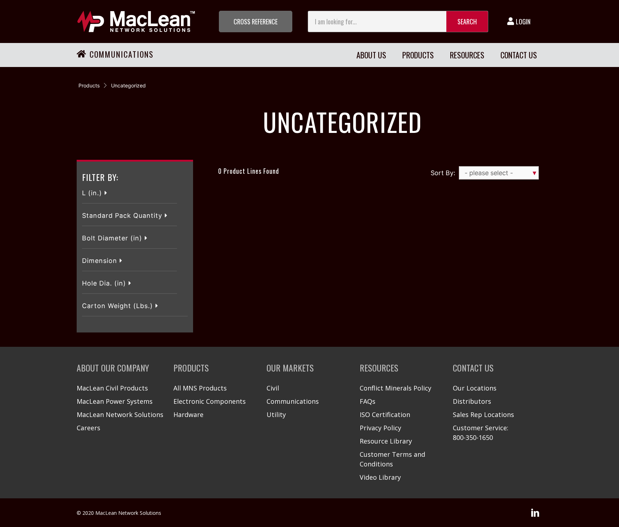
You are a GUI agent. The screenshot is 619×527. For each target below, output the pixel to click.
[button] (255, 21)
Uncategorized (128, 85)
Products (89, 85)
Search (467, 21)
